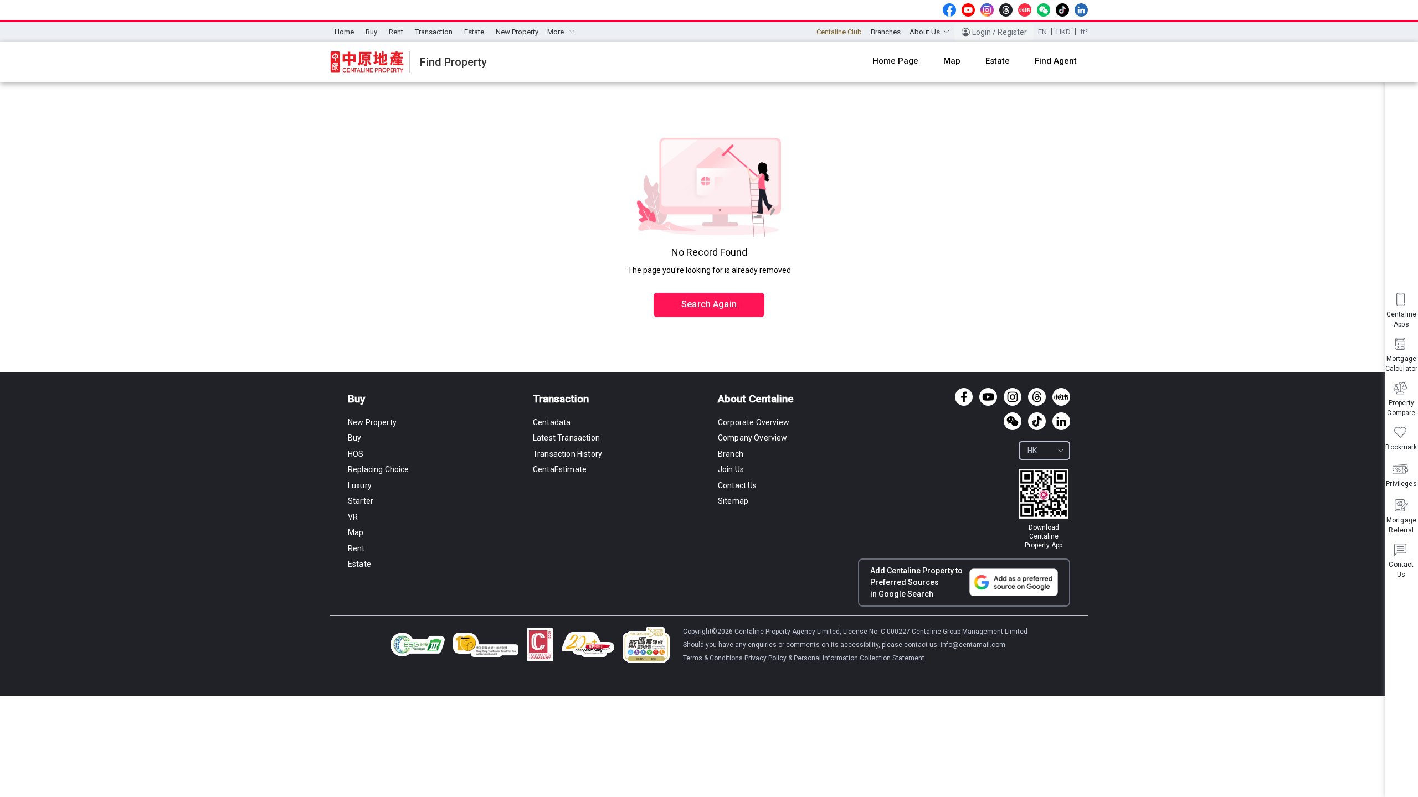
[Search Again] (709, 281)
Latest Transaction (566, 437)
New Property (517, 32)
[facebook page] (949, 10)
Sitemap (733, 500)
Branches (886, 32)
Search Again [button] (709, 304)
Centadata (552, 422)
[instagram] (987, 10)
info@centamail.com (973, 645)
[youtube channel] (968, 10)
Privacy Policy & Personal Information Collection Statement (834, 658)
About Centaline (756, 398)
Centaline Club (839, 32)
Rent (396, 32)
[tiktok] (1062, 10)
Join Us (731, 469)
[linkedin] (1081, 10)
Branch (730, 453)
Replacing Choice (378, 469)
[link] (1043, 509)
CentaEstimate (560, 469)
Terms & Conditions (713, 658)
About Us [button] (925, 32)
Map (355, 532)
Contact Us (737, 485)
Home (344, 32)
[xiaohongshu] (1024, 10)
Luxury (360, 485)
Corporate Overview (753, 422)
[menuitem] (344, 32)
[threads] (1006, 10)
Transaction (434, 32)
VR (353, 517)
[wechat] (1043, 10)
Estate (474, 32)
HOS (355, 453)
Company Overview (753, 437)
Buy (371, 32)
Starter (360, 500)
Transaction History (567, 453)
